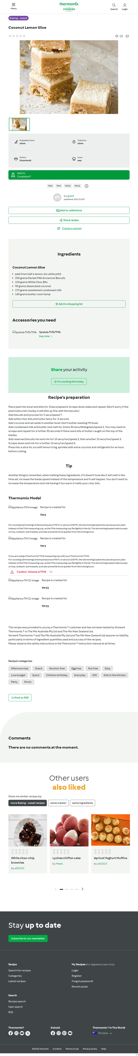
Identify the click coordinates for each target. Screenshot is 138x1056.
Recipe (12, 964)
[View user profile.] (57, 197)
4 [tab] (76, 889)
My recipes (93, 964)
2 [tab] (66, 889)
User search (15, 1006)
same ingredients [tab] (82, 802)
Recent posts (80, 986)
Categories (15, 975)
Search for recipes (19, 970)
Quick (35, 675)
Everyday (79, 675)
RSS (10, 1012)
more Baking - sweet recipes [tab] (28, 802)
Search (12, 995)
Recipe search (17, 1001)
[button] (13, 6)
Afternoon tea (19, 668)
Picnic (28, 681)
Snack (38, 668)
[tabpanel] (69, 853)
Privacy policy (90, 1048)
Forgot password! (82, 981)
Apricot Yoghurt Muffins (110, 858)
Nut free (93, 668)
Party (14, 681)
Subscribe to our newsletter (28, 938)
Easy (107, 668)
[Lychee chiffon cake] (69, 830)
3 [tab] (71, 889)
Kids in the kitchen (115, 675)
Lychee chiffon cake (67, 858)
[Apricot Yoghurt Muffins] (110, 830)
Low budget (18, 675)
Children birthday (56, 675)
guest (70, 195)
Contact (57, 1048)
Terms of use (72, 1048)
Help (103, 1048)
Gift (94, 675)
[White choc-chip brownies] (27, 830)
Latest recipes (17, 981)
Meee (59, 863)
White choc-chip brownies (22, 860)
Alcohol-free (57, 668)
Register (77, 975)
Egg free (76, 668)
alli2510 (19, 868)
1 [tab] (61, 889)
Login (75, 970)
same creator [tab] (58, 802)
